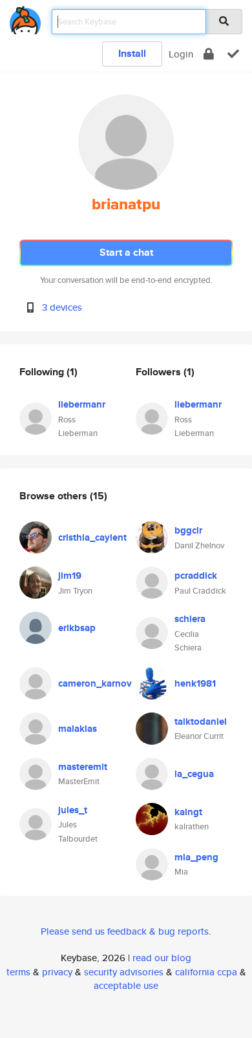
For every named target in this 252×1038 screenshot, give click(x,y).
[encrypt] (209, 54)
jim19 (69, 575)
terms (18, 972)
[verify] (233, 54)
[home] (25, 17)
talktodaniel (200, 721)
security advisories (123, 972)
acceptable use (126, 985)
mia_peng (196, 857)
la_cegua (194, 774)
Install (132, 53)
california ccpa (206, 972)
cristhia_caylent (92, 537)
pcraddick (195, 575)
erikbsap (77, 628)
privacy (57, 972)
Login (181, 54)
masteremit (82, 767)
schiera (189, 619)
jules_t (72, 810)
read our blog (161, 957)
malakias (77, 728)
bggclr (188, 530)
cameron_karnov (95, 683)
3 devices (62, 307)
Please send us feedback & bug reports (125, 931)
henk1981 (195, 683)
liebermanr (81, 404)
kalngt (188, 812)
